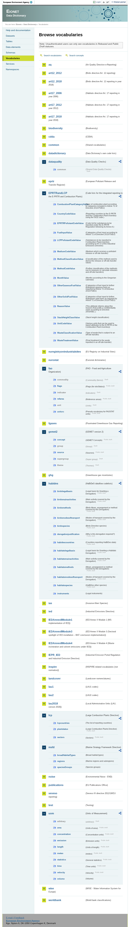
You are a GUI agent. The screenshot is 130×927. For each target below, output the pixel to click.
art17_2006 (55, 93)
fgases (53, 423)
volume (61, 879)
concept (61, 439)
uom (51, 813)
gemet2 (53, 431)
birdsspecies (63, 526)
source (60, 452)
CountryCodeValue (66, 214)
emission (61, 840)
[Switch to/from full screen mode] (108, 2)
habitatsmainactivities (68, 559)
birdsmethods (64, 508)
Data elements (13, 47)
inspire (53, 666)
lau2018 (53, 703)
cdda (52, 136)
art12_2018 (55, 81)
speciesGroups (64, 767)
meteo (60, 853)
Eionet (18, 24)
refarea (60, 399)
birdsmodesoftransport (68, 518)
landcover (55, 678)
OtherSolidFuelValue (67, 297)
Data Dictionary (29, 24)
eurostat (53, 360)
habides (53, 483)
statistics (61, 859)
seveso (53, 793)
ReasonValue (63, 306)
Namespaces (12, 69)
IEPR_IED (54, 655)
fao (50, 368)
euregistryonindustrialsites (65, 351)
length (60, 847)
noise (52, 776)
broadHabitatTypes (66, 755)
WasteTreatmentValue (67, 340)
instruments (63, 593)
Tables (9, 41)
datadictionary (57, 153)
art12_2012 (55, 73)
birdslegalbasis (64, 491)
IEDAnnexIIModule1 (60, 619)
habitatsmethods (65, 567)
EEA (18, 2)
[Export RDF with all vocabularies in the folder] (120, 162)
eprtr (51, 181)
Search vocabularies (53, 56)
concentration (64, 834)
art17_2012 (55, 105)
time (59, 866)
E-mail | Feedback (15, 917)
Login (98, 2)
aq (50, 64)
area (59, 827)
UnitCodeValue (64, 323)
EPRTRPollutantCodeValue (70, 223)
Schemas (10, 52)
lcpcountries (63, 723)
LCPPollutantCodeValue (69, 240)
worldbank (55, 900)
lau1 (51, 686)
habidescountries (65, 542)
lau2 (51, 695)
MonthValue (63, 278)
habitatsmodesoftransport (69, 577)
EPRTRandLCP (58, 193)
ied (50, 611)
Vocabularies (13, 58)
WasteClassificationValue (69, 333)
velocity (61, 872)
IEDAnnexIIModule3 (60, 631)
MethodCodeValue (66, 268)
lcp (50, 715)
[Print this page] (104, 2)
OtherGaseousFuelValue (69, 285)
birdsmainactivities (66, 499)
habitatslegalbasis (66, 550)
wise (51, 888)
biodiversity (56, 128)
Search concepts (76, 56)
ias (50, 603)
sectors (60, 737)
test (51, 805)
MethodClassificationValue (70, 259)
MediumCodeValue (66, 251)
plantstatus (62, 729)
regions (61, 761)
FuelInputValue (64, 232)
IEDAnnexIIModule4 (60, 643)
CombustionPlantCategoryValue (71, 204)
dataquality (55, 161)
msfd (52, 747)
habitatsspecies (64, 585)
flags (59, 386)
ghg (51, 475)
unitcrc (60, 411)
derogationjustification (68, 534)
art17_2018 (55, 116)
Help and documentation (18, 30)
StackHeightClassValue (68, 317)
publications (56, 785)
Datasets (10, 36)
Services (10, 64)
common (54, 145)
